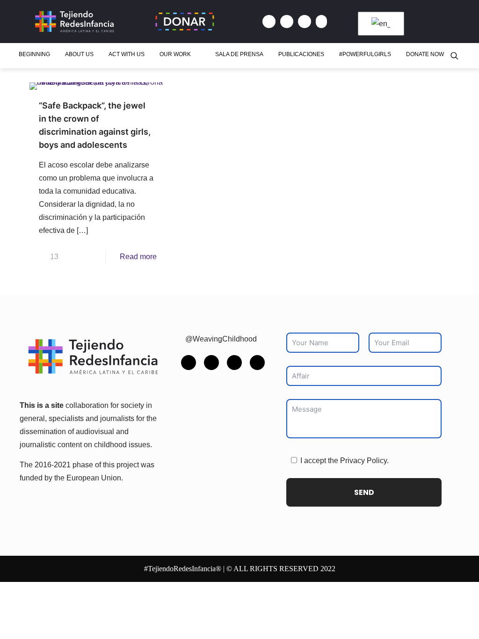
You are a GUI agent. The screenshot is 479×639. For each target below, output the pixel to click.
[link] (92, 356)
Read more (138, 257)
